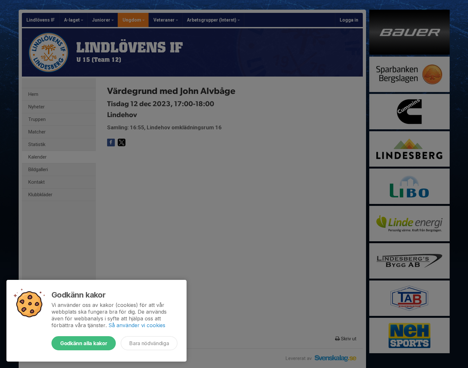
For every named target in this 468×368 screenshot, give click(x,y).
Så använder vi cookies (136, 325)
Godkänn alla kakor (83, 343)
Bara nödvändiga (149, 343)
